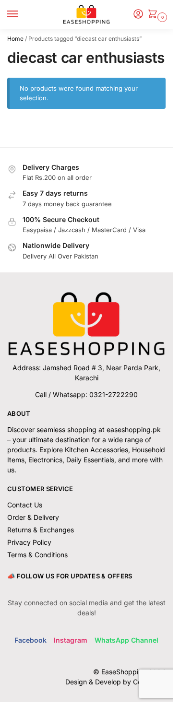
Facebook (30, 640)
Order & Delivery (33, 517)
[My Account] (138, 14)
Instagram (70, 640)
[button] (155, 15)
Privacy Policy (29, 542)
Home (15, 38)
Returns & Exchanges (40, 530)
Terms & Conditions (37, 555)
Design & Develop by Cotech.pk (115, 682)
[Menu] (21, 14)
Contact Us (24, 505)
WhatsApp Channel (126, 640)
